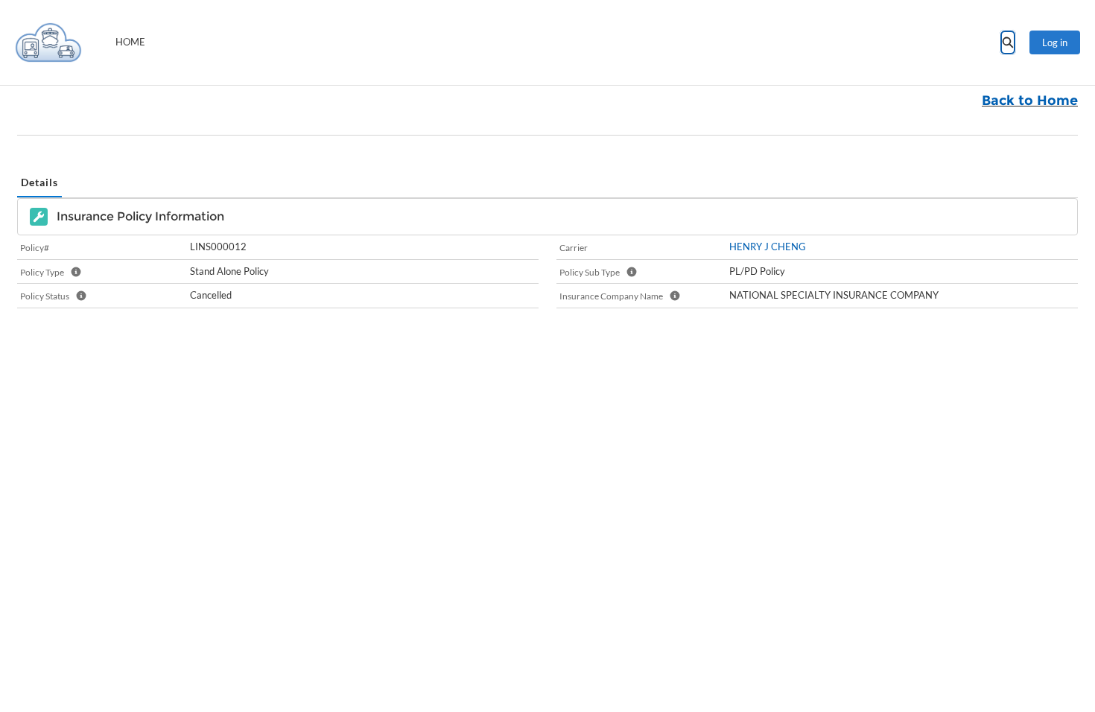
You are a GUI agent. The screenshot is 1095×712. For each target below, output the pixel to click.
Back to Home (1030, 100)
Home (130, 42)
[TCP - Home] (48, 42)
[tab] (39, 182)
